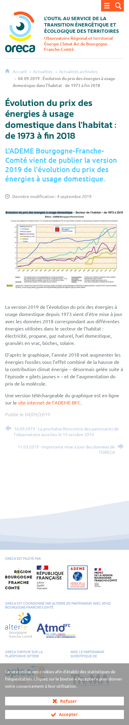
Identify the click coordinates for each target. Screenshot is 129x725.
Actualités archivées (78, 71)
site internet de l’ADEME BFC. (50, 402)
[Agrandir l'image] (64, 248)
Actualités (42, 71)
